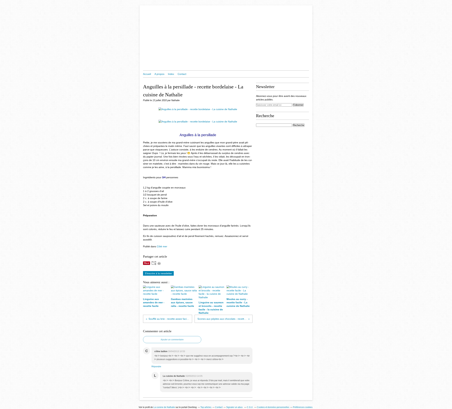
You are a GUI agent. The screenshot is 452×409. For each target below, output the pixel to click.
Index (171, 74)
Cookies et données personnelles (273, 407)
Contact (182, 74)
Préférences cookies (303, 407)
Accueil (147, 74)
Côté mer (162, 246)
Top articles (205, 407)
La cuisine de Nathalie (164, 407)
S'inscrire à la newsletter (158, 273)
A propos (159, 74)
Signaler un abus (234, 407)
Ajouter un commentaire (172, 339)
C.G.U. (250, 407)
